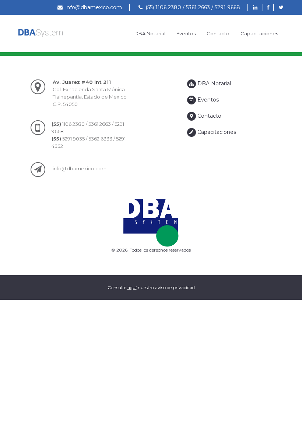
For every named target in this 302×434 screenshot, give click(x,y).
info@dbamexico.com (92, 7)
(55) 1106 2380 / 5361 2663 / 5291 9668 (191, 7)
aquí (132, 287)
